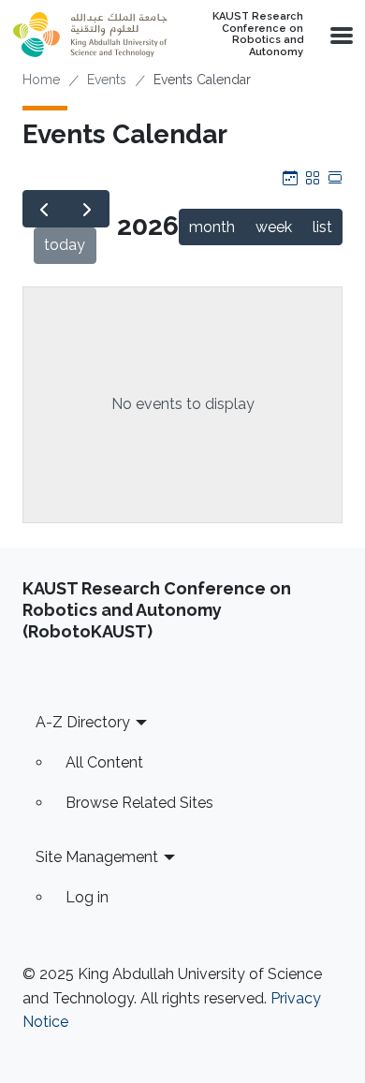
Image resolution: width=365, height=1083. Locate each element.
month (212, 227)
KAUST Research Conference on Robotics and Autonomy (257, 34)
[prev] (44, 208)
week (274, 227)
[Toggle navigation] (340, 34)
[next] (88, 208)
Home (41, 79)
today (64, 245)
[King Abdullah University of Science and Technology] (89, 34)
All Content (104, 762)
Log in (87, 897)
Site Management (97, 857)
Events (106, 79)
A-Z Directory (83, 722)
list (322, 227)
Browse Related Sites (139, 803)
